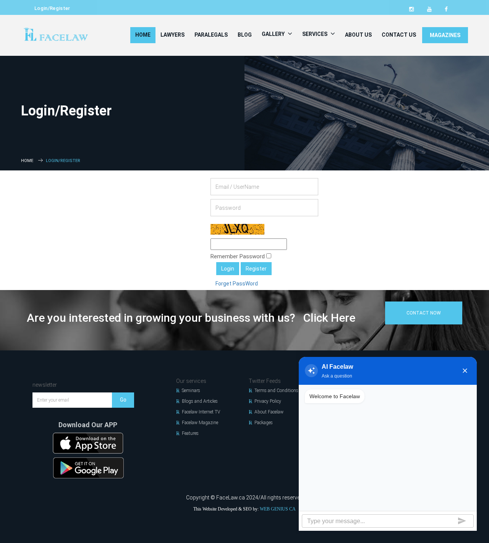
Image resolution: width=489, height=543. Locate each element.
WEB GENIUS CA (278, 509)
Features (190, 433)
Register (256, 269)
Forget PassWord (236, 283)
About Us (358, 35)
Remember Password (238, 256)
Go (123, 400)
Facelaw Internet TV (201, 412)
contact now (423, 313)
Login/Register (52, 8)
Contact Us (399, 35)
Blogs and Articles (200, 401)
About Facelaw (268, 412)
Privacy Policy (267, 401)
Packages (263, 422)
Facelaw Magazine (200, 422)
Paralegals (211, 35)
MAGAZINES (445, 35)
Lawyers (172, 35)
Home (143, 35)
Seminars (191, 390)
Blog (245, 35)
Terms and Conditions (276, 390)
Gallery (274, 34)
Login (227, 269)
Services (315, 34)
